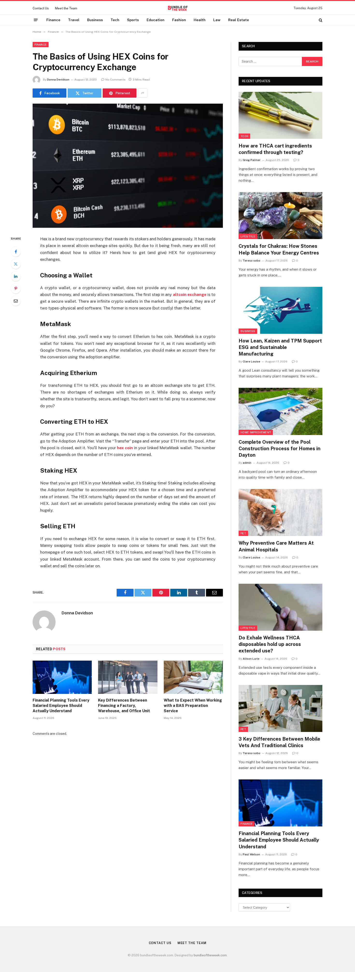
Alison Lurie (251, 658)
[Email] (16, 301)
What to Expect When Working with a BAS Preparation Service (193, 705)
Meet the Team (66, 8)
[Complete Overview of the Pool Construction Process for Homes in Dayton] (280, 411)
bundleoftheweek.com (210, 955)
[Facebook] (16, 251)
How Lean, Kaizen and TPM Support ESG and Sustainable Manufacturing (280, 347)
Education (155, 20)
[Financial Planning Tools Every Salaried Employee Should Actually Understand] (62, 677)
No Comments (115, 79)
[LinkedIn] (16, 276)
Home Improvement (256, 432)
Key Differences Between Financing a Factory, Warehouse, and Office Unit (124, 705)
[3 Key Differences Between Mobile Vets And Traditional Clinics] (280, 708)
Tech (115, 20)
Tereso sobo (251, 260)
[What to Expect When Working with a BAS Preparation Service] (193, 677)
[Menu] (36, 20)
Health (200, 20)
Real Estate (238, 20)
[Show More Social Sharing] (142, 93)
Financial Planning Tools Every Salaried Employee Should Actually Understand (61, 705)
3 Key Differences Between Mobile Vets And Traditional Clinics (279, 742)
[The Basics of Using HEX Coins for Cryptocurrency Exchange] (128, 166)
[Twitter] (16, 264)
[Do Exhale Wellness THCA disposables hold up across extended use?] (280, 607)
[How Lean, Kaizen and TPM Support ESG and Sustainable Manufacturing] (280, 310)
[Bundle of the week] (177, 8)
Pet (243, 533)
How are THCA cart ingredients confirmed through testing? (275, 149)
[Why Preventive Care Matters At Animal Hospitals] (280, 512)
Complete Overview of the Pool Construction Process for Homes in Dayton (279, 448)
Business (95, 20)
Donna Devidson (58, 79)
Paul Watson (251, 854)
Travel (73, 20)
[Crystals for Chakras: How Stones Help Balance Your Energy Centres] (280, 215)
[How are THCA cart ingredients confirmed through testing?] (280, 115)
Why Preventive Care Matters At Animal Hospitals (276, 546)
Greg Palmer (252, 160)
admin (247, 462)
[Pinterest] (16, 288)
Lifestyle (248, 236)
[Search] (320, 20)
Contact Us (41, 8)
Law (216, 20)
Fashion (179, 20)
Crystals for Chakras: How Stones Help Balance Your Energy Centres (279, 249)
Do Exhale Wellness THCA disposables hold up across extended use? (270, 644)
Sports (133, 20)
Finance (53, 20)
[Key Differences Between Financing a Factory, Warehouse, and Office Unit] (127, 677)
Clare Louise (251, 361)
